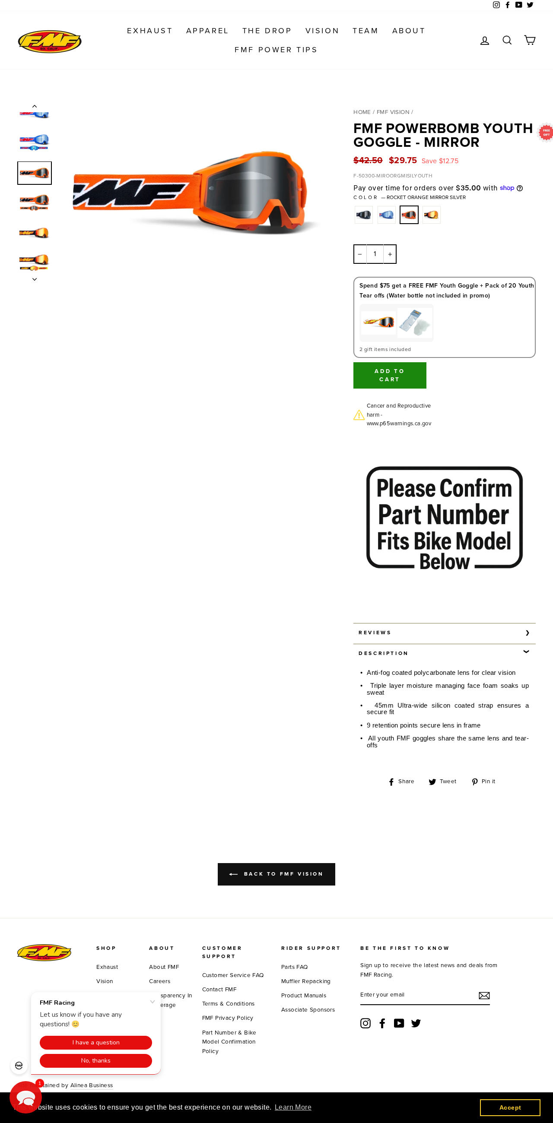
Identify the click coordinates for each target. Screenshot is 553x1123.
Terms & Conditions (228, 1003)
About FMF (164, 967)
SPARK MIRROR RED (431, 215)
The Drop (267, 30)
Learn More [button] (293, 1107)
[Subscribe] (484, 995)
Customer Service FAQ (233, 975)
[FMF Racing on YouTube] (399, 1023)
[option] (191, 192)
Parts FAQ (294, 967)
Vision (322, 30)
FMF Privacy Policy (228, 1018)
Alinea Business (91, 1085)
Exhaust (150, 30)
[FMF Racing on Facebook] (382, 1023)
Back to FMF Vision (282, 874)
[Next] (34, 276)
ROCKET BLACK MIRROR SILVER (363, 215)
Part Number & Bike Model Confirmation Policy (229, 1042)
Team (366, 30)
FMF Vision (393, 112)
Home (362, 112)
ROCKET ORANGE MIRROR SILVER (409, 215)
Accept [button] (510, 1107)
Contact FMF (219, 989)
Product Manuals (303, 995)
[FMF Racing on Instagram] (365, 1023)
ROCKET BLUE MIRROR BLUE (386, 215)
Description (384, 653)
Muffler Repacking (306, 981)
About (409, 30)
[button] (26, 1097)
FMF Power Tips (276, 49)
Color (409, 197)
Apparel (207, 30)
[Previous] (34, 108)
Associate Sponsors (308, 1009)
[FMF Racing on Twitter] (416, 1023)
